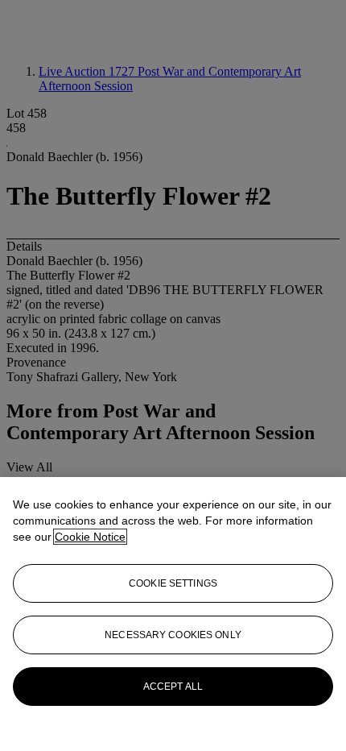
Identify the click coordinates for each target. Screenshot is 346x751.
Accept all (173, 686)
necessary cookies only (173, 635)
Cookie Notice (90, 536)
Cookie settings (173, 583)
